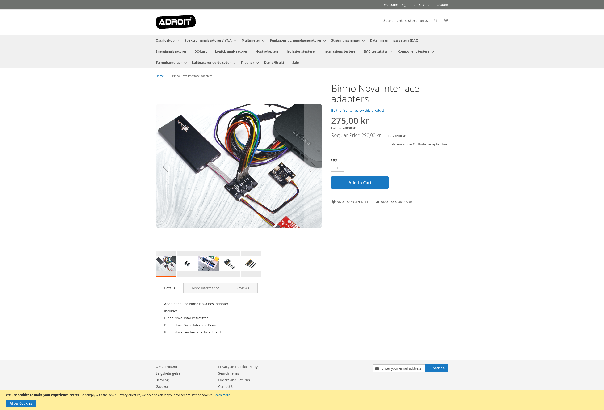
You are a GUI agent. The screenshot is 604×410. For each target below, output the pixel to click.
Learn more (222, 395)
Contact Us (226, 386)
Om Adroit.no (166, 366)
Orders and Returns (234, 380)
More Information (206, 288)
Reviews (242, 288)
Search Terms (229, 373)
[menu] (302, 51)
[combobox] (410, 20)
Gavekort (163, 386)
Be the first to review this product (357, 110)
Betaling (162, 380)
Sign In (407, 4)
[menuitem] (166, 40)
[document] (302, 400)
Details (169, 288)
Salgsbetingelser (169, 373)
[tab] (170, 288)
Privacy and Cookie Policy (238, 366)
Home (160, 76)
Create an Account (433, 4)
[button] (165, 166)
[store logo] (176, 22)
